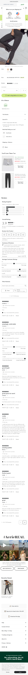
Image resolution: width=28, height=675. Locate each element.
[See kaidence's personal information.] (7, 303)
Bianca (3, 449)
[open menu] (2, 8)
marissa (4, 418)
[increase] (25, 90)
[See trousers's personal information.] (7, 326)
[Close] (23, 8)
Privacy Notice (11, 26)
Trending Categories (7, 635)
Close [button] (20, 672)
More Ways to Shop (7, 630)
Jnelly (3, 475)
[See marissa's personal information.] (7, 418)
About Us (4, 639)
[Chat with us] (4, 136)
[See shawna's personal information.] (7, 395)
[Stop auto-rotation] (26, 19)
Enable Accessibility (14, 1)
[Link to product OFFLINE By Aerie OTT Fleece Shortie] (8, 163)
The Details (5, 114)
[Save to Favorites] (25, 31)
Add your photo (7, 568)
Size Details (3, 86)
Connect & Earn (6, 626)
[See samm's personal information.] (6, 502)
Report (17, 315)
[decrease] (21, 90)
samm (3, 502)
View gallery (21, 568)
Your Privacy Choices (6, 669)
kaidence (4, 303)
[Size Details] (4, 132)
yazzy (3, 370)
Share (6, 147)
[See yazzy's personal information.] (6, 369)
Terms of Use (17, 26)
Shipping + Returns (7, 142)
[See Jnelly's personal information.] (6, 475)
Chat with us (9, 136)
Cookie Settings (19, 668)
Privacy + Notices (6, 643)
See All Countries (13, 21)
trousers (4, 326)
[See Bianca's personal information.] (6, 449)
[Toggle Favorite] (12, 157)
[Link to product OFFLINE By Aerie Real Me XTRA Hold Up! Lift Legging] (8, 180)
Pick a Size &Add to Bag (20, 166)
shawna (4, 395)
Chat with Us (15, 606)
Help (3, 622)
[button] (10, 15)
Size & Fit (5, 119)
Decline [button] (7, 672)
